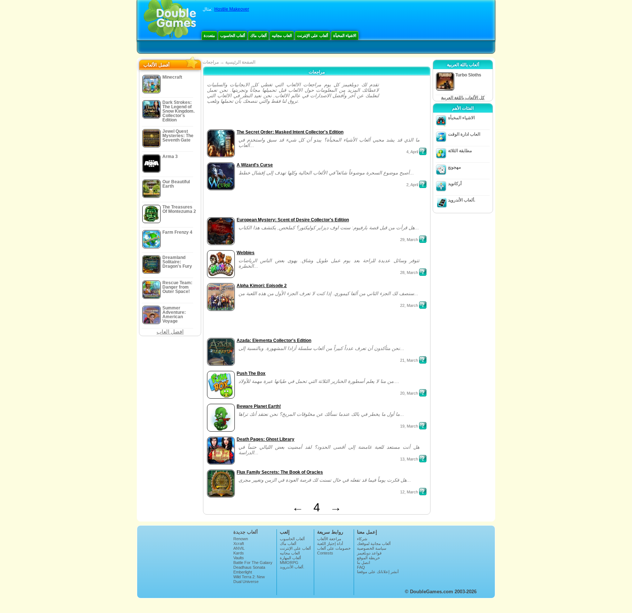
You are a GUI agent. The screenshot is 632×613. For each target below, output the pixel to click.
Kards (238, 553)
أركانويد (455, 183)
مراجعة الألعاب (329, 539)
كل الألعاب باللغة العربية (463, 97)
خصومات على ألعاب (334, 548)
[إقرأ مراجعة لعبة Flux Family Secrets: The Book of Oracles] (422, 491)
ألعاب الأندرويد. (461, 200)
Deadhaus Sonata (249, 567)
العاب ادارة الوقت (464, 134)
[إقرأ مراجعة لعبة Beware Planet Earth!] (422, 425)
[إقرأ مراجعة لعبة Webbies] (422, 272)
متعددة (209, 35)
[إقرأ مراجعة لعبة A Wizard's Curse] (422, 184)
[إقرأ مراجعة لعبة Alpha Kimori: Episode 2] (422, 305)
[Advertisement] (403, 105)
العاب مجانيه (282, 35)
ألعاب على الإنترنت (312, 35)
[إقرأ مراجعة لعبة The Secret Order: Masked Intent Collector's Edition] (422, 151)
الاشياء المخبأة (344, 35)
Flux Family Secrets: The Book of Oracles (280, 472)
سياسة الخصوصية (371, 548)
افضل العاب (170, 331)
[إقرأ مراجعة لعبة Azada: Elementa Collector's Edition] (422, 360)
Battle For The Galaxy (252, 562)
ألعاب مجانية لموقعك (374, 543)
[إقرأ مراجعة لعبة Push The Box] (422, 392)
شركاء (362, 539)
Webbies (246, 252)
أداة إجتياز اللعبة (330, 543)
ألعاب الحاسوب (232, 35)
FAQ (361, 567)
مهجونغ (454, 167)
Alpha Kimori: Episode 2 (262, 285)
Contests (325, 553)
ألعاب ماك (258, 35)
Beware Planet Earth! (259, 406)
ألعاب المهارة (290, 558)
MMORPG (289, 562)
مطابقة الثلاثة (460, 150)
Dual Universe (246, 581)
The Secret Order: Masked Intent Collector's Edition (290, 132)
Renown (240, 539)
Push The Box (251, 373)
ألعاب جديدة (245, 532)
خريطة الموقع (368, 558)
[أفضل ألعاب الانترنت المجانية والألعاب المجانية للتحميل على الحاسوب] (170, 20)
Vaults (238, 558)
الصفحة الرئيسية (240, 62)
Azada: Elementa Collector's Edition (274, 340)
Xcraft (238, 543)
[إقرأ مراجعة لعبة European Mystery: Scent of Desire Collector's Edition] (422, 239)
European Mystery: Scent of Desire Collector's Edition (293, 219)
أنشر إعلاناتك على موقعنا (378, 571)
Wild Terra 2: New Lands (249, 579)
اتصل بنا (363, 562)
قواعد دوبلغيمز (369, 553)
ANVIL (239, 548)
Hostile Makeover (231, 9)
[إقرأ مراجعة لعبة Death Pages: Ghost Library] (422, 458)
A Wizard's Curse (255, 165)
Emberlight (242, 572)
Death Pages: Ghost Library (265, 439)
